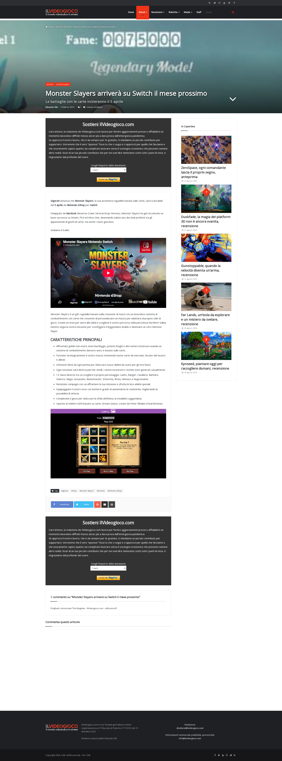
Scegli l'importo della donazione (108, 165)
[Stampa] (112, 504)
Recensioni (156, 12)
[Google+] (97, 504)
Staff (198, 12)
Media (187, 12)
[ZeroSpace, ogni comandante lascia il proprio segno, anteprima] (206, 150)
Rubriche (173, 12)
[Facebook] (234, 3)
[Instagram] (219, 3)
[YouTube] (224, 3)
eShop (74, 490)
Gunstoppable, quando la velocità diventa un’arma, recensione (200, 270)
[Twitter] (229, 3)
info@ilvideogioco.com (190, 738)
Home (131, 12)
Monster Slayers (87, 490)
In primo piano (62, 84)
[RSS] (209, 3)
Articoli (142, 12)
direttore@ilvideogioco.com (190, 728)
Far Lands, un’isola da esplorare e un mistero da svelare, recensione (205, 319)
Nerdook (101, 490)
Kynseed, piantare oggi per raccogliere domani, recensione (205, 366)
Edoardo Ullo (52, 107)
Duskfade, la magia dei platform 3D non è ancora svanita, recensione (205, 221)
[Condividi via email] (104, 504)
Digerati (64, 490)
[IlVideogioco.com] (62, 12)
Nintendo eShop (115, 490)
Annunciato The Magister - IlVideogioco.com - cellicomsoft (89, 608)
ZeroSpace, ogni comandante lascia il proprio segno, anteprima (203, 172)
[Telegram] (214, 3)
